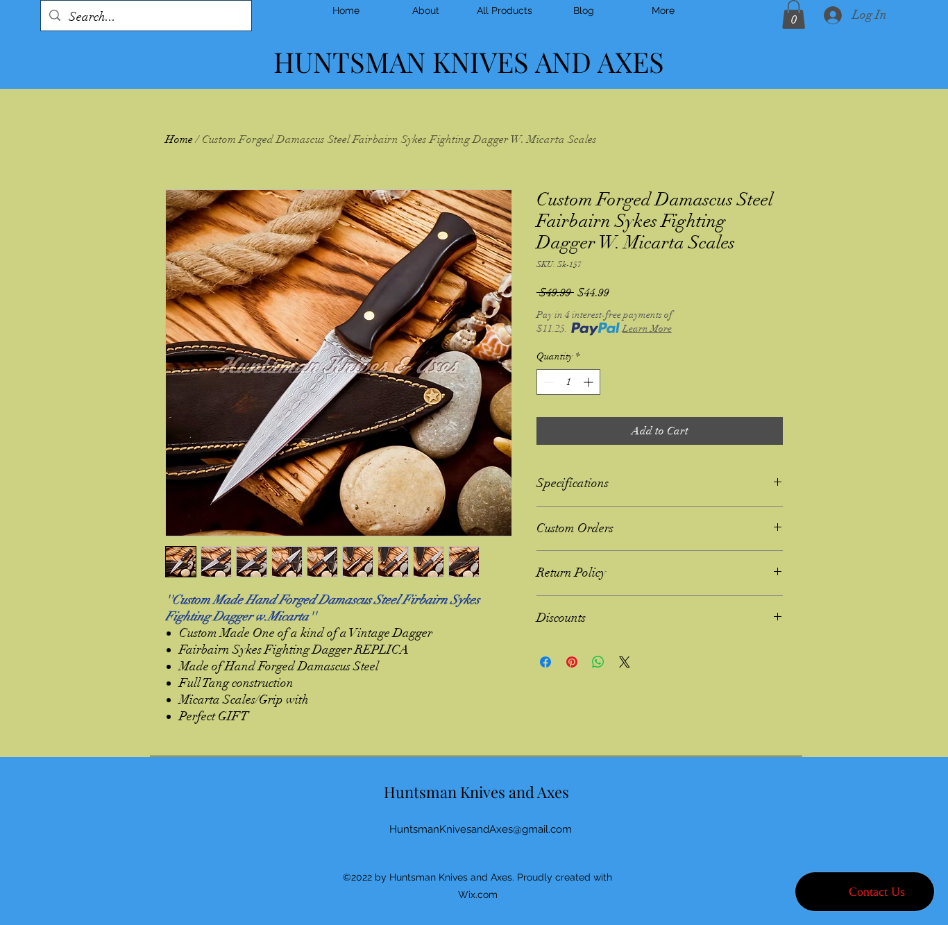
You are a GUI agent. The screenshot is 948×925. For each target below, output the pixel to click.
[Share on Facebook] (545, 662)
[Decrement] (547, 382)
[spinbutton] (568, 382)
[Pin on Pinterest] (572, 662)
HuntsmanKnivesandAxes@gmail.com (480, 829)
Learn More (647, 328)
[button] (793, 14)
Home (179, 139)
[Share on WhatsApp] (598, 662)
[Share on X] (624, 662)
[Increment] (589, 382)
